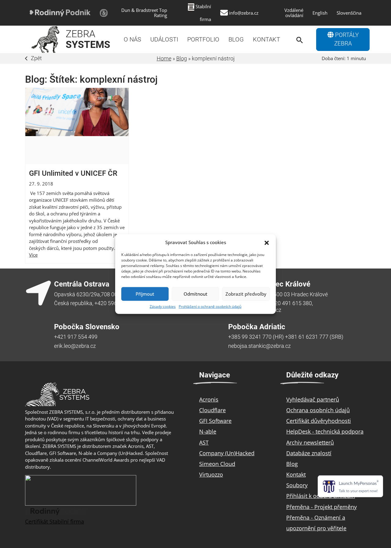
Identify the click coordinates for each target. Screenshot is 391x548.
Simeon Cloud (217, 463)
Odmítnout (195, 294)
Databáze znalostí (308, 453)
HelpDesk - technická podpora (325, 431)
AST (204, 442)
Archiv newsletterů (310, 442)
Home (164, 58)
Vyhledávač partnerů (312, 399)
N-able (207, 431)
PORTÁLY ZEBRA (346, 39)
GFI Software (215, 420)
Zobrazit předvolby (245, 294)
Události (164, 39)
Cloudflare (212, 410)
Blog (236, 39)
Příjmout (145, 294)
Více (33, 255)
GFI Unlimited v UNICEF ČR (73, 173)
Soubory (297, 485)
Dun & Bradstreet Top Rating (144, 13)
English (319, 13)
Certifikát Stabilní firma (54, 521)
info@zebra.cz (243, 13)
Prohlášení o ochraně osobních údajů (210, 306)
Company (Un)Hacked (226, 453)
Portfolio (203, 39)
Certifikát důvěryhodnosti (318, 420)
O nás (132, 39)
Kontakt (266, 39)
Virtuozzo (211, 474)
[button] (267, 242)
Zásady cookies (163, 306)
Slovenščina (349, 13)
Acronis (208, 399)
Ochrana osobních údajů (318, 410)
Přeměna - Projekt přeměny (321, 506)
